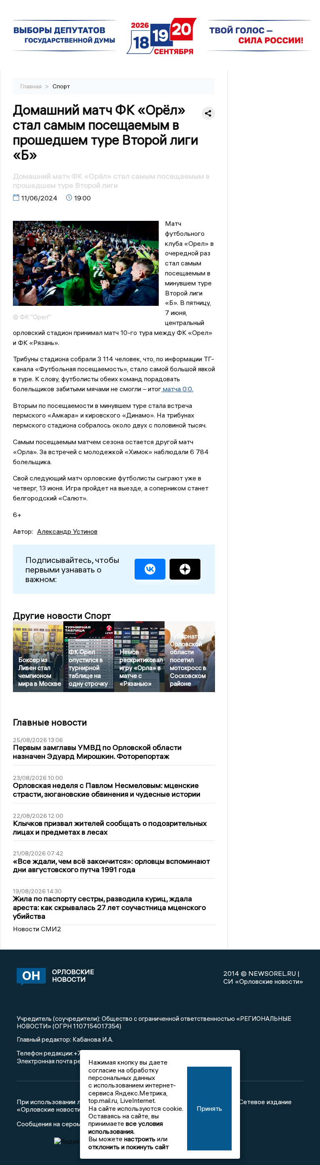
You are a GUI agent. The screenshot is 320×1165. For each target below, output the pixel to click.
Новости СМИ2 (37, 929)
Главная (31, 86)
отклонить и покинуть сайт (128, 1146)
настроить (139, 1139)
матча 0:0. (177, 389)
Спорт (61, 86)
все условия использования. (125, 1127)
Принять (209, 1108)
